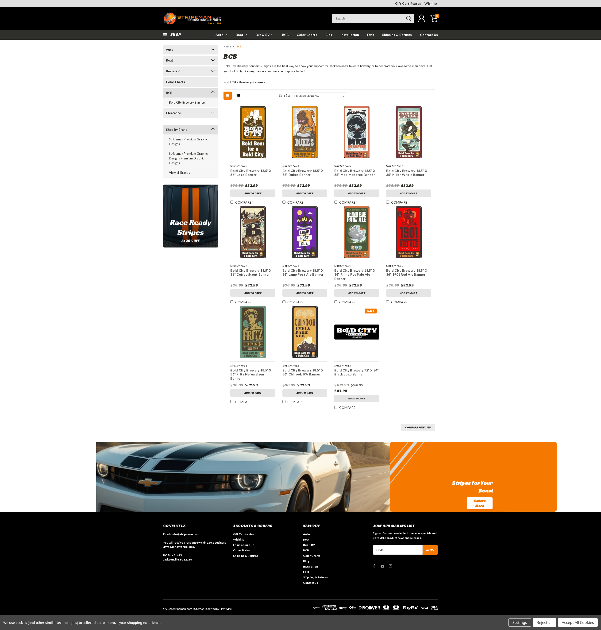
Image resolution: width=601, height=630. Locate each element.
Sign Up (249, 545)
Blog (328, 35)
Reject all (544, 622)
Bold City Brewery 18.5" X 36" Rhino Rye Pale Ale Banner (354, 274)
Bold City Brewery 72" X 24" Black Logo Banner (356, 372)
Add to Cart (253, 193)
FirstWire (226, 609)
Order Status (241, 550)
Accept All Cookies (578, 622)
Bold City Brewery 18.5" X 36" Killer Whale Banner (406, 173)
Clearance (173, 113)
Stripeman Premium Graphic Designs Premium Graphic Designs (188, 158)
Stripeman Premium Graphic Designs (188, 141)
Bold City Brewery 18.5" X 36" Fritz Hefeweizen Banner (250, 374)
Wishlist (431, 3)
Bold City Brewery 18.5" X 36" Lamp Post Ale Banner (303, 272)
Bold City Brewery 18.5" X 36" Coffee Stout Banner (250, 272)
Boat (240, 35)
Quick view (253, 132)
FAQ (370, 35)
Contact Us (429, 35)
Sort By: (284, 95)
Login (236, 545)
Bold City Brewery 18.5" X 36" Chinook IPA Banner (303, 372)
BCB (285, 35)
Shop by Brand (176, 129)
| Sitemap (198, 609)
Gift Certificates (408, 3)
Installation (350, 35)
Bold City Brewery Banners (187, 102)
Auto (220, 35)
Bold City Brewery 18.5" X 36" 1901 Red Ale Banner (406, 272)
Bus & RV (263, 35)
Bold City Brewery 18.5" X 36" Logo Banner (250, 173)
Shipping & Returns (397, 35)
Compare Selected (418, 427)
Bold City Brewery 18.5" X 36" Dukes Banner (303, 173)
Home (227, 46)
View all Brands (179, 172)
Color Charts (307, 35)
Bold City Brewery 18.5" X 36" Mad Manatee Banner (354, 173)
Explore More (480, 503)
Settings (519, 622)
